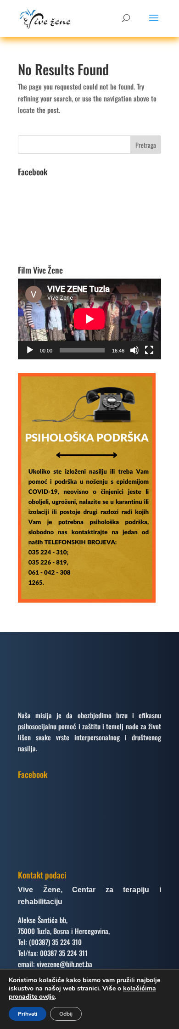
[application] (89, 319)
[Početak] (29, 350)
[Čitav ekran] (149, 350)
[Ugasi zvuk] (134, 350)
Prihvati (27, 1014)
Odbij (66, 1014)
